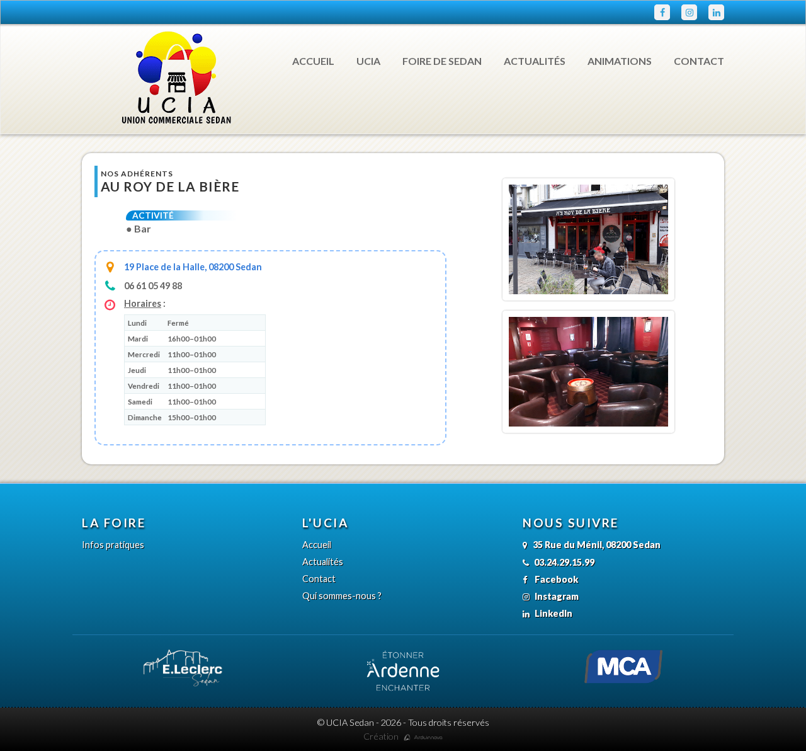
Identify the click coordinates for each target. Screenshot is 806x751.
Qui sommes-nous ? (342, 595)
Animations (619, 61)
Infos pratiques (113, 544)
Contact (699, 61)
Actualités (534, 61)
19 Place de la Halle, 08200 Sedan (193, 266)
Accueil (313, 61)
